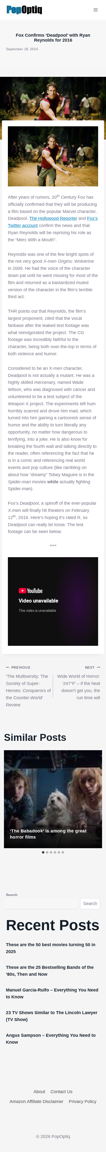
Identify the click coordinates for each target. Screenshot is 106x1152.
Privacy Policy (82, 1101)
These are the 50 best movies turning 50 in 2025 (50, 948)
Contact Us (61, 1091)
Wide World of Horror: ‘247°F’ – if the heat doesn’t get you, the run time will (78, 682)
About (39, 1091)
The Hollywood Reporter (53, 218)
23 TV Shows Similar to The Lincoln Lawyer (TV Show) (51, 1016)
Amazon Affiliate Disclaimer (36, 1101)
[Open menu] (95, 10)
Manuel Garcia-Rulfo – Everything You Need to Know (52, 993)
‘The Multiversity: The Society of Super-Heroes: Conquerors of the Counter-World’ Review (28, 686)
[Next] (93, 799)
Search (12, 895)
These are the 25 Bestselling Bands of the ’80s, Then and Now (50, 971)
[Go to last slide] (12, 799)
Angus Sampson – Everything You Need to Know (51, 1039)
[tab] (43, 852)
